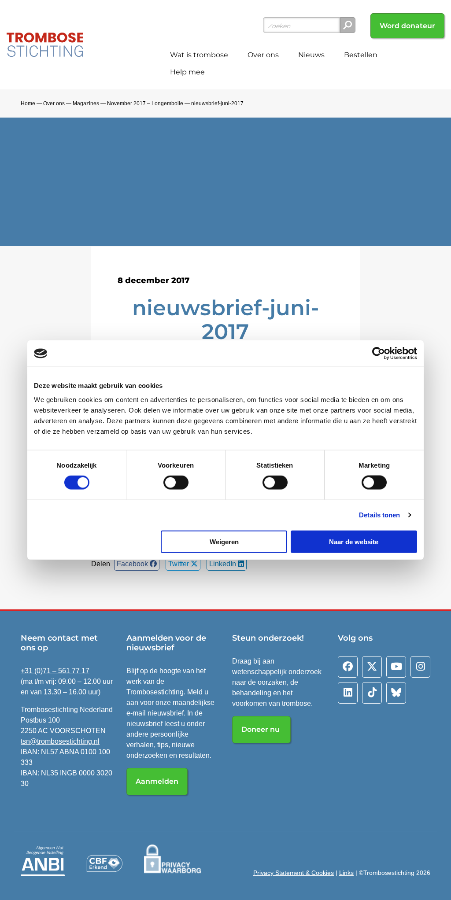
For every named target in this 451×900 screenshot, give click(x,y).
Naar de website (353, 541)
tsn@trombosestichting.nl (60, 741)
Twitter (179, 564)
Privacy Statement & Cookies (293, 872)
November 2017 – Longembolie (145, 103)
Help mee (187, 72)
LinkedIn (223, 564)
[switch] (176, 483)
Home (28, 103)
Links (346, 872)
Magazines (86, 103)
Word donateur (407, 26)
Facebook (133, 564)
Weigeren (224, 541)
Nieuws (311, 55)
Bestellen (360, 55)
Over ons (263, 55)
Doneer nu (261, 729)
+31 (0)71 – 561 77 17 (55, 671)
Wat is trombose (199, 55)
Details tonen (379, 515)
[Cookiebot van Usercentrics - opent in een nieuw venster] (378, 353)
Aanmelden (157, 781)
